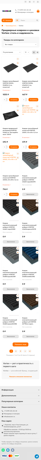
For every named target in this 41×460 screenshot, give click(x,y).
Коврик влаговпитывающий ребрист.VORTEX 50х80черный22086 (10, 321)
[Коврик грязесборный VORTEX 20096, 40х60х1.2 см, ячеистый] (30, 68)
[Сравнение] (29, 2)
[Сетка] (34, 52)
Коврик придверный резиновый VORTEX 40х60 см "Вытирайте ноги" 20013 (10, 131)
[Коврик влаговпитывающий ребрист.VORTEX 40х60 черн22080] (11, 210)
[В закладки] (17, 59)
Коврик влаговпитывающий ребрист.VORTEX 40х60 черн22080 (10, 226)
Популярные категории (12, 401)
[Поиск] (37, 20)
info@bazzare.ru (9, 416)
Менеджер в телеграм (25, 12)
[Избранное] (25, 2)
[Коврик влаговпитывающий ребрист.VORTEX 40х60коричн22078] (30, 210)
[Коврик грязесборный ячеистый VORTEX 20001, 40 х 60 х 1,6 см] (30, 115)
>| (29, 351)
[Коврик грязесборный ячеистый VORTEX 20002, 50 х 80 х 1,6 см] (11, 162)
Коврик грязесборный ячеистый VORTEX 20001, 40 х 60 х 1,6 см (30, 130)
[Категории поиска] (17, 20)
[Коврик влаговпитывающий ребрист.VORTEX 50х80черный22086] (11, 304)
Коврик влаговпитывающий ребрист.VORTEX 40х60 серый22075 (29, 179)
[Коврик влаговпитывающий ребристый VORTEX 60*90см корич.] (30, 304)
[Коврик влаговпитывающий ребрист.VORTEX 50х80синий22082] (30, 257)
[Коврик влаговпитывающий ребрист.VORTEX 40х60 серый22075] (30, 162)
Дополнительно (9, 396)
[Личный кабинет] (37, 2)
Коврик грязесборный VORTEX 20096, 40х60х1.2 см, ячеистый (30, 84)
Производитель (11, 26)
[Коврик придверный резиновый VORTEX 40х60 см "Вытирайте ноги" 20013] (11, 115)
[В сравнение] (17, 63)
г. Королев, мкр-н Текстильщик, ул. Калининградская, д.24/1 (16, 426)
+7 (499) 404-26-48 (24, 10)
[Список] (37, 52)
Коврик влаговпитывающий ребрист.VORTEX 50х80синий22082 (29, 273)
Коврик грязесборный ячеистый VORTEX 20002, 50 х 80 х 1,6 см (11, 178)
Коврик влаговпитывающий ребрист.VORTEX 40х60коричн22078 (29, 226)
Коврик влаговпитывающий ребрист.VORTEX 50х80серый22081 (10, 273)
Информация (8, 390)
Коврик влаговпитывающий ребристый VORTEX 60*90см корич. (29, 321)
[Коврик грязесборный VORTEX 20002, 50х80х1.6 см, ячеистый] (11, 68)
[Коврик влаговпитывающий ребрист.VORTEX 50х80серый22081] (11, 257)
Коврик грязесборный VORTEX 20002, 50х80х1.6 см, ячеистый (11, 84)
